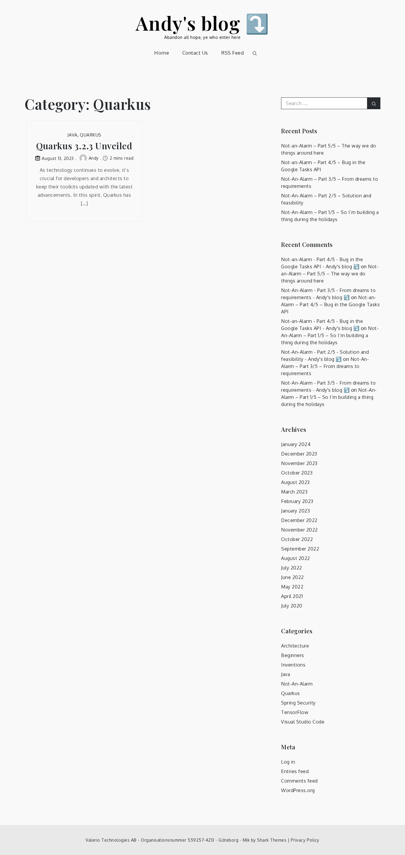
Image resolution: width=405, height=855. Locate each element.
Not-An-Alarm (296, 684)
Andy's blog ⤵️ (203, 22)
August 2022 (295, 558)
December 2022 (299, 520)
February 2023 (297, 501)
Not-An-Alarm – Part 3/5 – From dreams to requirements (325, 366)
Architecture (295, 646)
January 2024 (295, 444)
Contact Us (195, 53)
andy (94, 158)
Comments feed (299, 781)
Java (72, 135)
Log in (288, 762)
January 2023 (295, 511)
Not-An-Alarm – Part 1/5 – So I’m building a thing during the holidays (330, 335)
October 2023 (296, 473)
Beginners (292, 655)
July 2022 (291, 568)
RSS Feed (232, 53)
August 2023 (295, 482)
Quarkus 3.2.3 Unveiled (84, 146)
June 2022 (292, 577)
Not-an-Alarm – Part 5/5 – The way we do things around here (330, 274)
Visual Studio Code (302, 722)
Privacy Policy (305, 840)
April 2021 (292, 596)
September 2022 (300, 549)
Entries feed (295, 771)
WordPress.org (298, 790)
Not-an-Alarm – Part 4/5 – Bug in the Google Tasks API (330, 304)
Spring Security (298, 703)
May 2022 (292, 587)
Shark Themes (272, 840)
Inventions (293, 665)
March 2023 (294, 492)
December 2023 (299, 454)
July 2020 (291, 606)
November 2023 (299, 463)
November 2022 (299, 530)
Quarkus (90, 135)
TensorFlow (294, 712)
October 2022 (297, 539)
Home (161, 53)
